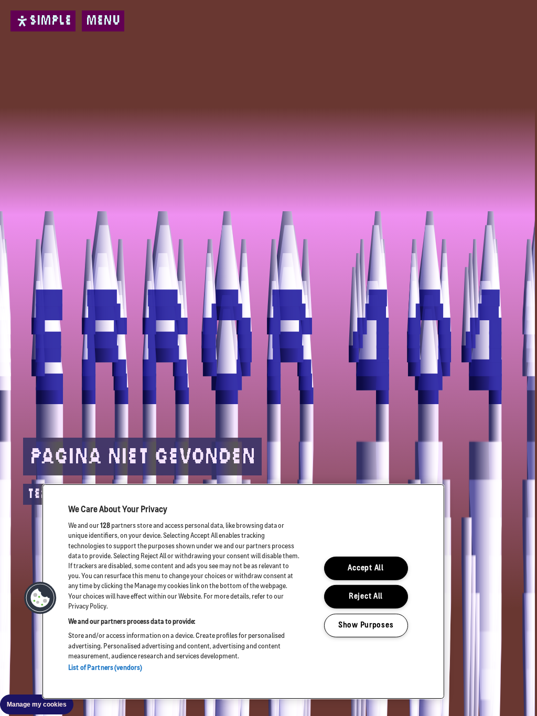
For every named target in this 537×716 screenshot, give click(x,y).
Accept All (365, 568)
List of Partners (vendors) (105, 668)
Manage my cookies (37, 704)
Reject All (366, 597)
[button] (40, 598)
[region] (243, 591)
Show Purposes (365, 626)
